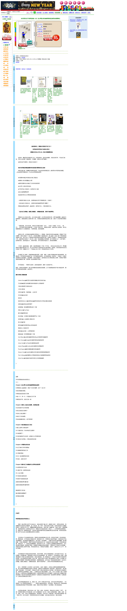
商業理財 (18, 69)
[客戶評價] (31, 13)
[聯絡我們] (84, 13)
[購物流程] (65, 13)
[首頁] (83, 4)
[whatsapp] (35, 13)
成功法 (23, 69)
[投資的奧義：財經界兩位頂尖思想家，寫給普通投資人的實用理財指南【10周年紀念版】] (59, 119)
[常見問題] (79, 4)
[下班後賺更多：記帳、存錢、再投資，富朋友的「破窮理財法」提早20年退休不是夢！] (43, 119)
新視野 (23, 57)
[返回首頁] (89, 13)
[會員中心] (75, 4)
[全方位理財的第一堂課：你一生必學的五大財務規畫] (21, 115)
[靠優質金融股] (34, 119)
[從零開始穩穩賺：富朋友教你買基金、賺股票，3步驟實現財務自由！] (51, 119)
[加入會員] (70, 4)
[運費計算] (71, 13)
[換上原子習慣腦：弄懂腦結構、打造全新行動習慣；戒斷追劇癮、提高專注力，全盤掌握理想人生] (50, 82)
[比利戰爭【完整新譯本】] (6, 27)
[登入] (28, 13)
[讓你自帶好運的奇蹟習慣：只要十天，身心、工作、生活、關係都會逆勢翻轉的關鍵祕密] (34, 82)
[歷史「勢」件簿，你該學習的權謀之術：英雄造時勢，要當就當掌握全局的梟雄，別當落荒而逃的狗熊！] (58, 82)
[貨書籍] (57, 13)
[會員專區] (51, 13)
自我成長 (29, 69)
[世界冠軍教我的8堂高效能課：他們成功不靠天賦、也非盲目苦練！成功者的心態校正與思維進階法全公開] (42, 82)
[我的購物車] (66, 4)
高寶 (44, 28)
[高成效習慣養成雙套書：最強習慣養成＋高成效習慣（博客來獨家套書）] (26, 82)
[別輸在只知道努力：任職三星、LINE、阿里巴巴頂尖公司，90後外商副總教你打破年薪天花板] (26, 119)
